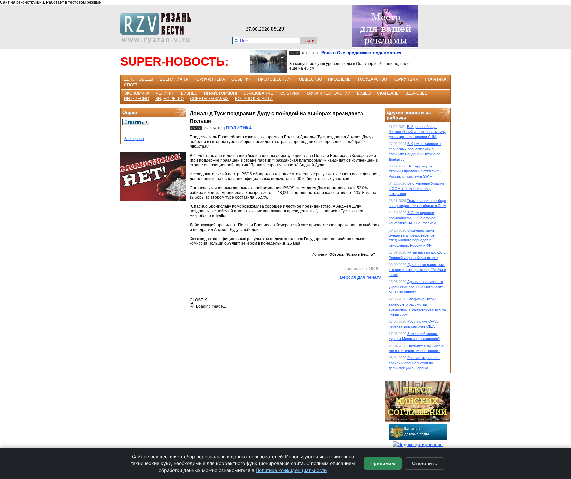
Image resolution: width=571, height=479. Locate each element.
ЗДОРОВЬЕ (416, 93)
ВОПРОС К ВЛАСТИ (254, 98)
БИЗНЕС (189, 93)
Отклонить (424, 463)
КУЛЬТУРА (289, 93)
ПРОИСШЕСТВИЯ (275, 79)
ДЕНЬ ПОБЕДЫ (138, 79)
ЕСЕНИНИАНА (174, 79)
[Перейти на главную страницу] (157, 42)
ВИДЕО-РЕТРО (169, 98)
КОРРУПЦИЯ (405, 79)
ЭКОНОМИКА (136, 93)
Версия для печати (360, 277)
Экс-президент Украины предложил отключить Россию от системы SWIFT (415, 171)
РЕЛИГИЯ (165, 93)
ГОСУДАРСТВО (372, 79)
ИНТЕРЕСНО (136, 98)
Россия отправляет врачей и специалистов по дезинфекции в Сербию (414, 363)
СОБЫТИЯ (241, 79)
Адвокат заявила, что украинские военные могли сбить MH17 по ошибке (417, 287)
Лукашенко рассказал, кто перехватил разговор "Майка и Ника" (417, 270)
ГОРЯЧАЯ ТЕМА (209, 79)
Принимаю (382, 463)
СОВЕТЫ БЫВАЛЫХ (209, 98)
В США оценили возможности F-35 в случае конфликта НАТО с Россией (412, 218)
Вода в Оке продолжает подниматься (361, 52)
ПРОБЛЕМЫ (340, 79)
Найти (308, 40)
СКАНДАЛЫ (388, 93)
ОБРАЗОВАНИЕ (258, 93)
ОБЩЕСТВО (310, 79)
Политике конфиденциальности (291, 470)
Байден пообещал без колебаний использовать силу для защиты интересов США (417, 132)
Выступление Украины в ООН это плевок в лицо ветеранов (417, 188)
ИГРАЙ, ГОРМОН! (220, 93)
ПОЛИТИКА (436, 79)
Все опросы (134, 139)
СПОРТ (130, 85)
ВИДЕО (364, 93)
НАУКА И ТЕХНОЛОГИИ (328, 93)
